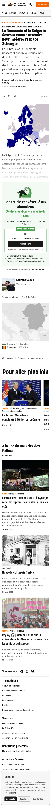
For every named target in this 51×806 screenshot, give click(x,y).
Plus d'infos (37, 799)
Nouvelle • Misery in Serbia (18, 572)
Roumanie (17, 22)
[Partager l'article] (15, 96)
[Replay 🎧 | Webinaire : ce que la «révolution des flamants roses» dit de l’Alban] (25, 613)
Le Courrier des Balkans (20, 4)
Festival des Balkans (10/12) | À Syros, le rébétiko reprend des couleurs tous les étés (25, 502)
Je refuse (24, 799)
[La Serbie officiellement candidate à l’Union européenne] (21, 393)
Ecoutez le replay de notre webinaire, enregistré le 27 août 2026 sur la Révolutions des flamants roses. (24, 653)
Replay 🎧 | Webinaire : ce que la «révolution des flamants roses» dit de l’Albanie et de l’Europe (25, 639)
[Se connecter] (31, 4)
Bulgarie (6, 22)
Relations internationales (29, 26)
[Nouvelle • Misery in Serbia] (25, 550)
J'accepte (10, 799)
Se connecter (38, 269)
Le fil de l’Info (29, 22)
